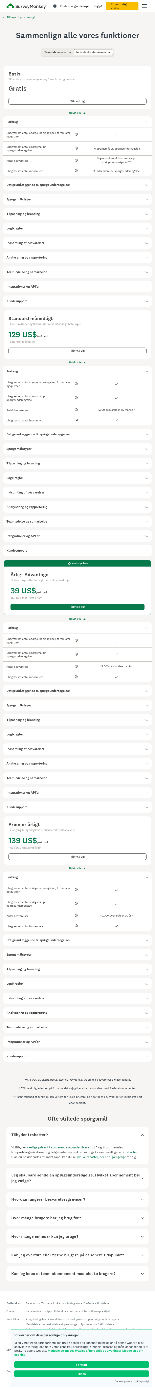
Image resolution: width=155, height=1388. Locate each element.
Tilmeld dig (77, 101)
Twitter (45, 1303)
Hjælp (107, 1311)
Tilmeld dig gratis (119, 6)
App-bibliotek (55, 1311)
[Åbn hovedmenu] (144, 6)
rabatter (131, 1152)
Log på (98, 6)
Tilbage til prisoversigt (21, 17)
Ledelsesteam (34, 1311)
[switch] (43, 50)
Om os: (10, 1311)
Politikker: (13, 1319)
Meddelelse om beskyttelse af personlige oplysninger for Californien (69, 1324)
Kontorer (72, 1311)
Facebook (32, 1303)
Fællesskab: (14, 1303)
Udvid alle (75, 113)
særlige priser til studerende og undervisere (58, 1147)
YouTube (88, 1303)
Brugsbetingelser (36, 1319)
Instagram (73, 1303)
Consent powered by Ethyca (130, 1381)
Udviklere (103, 1303)
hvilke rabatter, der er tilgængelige (101, 1157)
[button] (77, 122)
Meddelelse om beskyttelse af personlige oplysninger (84, 1350)
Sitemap (95, 1311)
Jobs (84, 1311)
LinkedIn (58, 1303)
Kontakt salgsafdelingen (75, 6)
